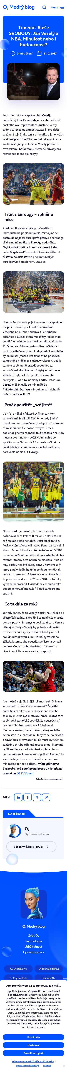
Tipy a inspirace (33, 952)
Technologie (33, 941)
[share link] (46, 797)
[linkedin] (18, 797)
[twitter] (37, 797)
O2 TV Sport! (25, 773)
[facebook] (27, 797)
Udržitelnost (33, 946)
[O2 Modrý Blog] (19, 7)
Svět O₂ (33, 935)
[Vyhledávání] (44, 7)
